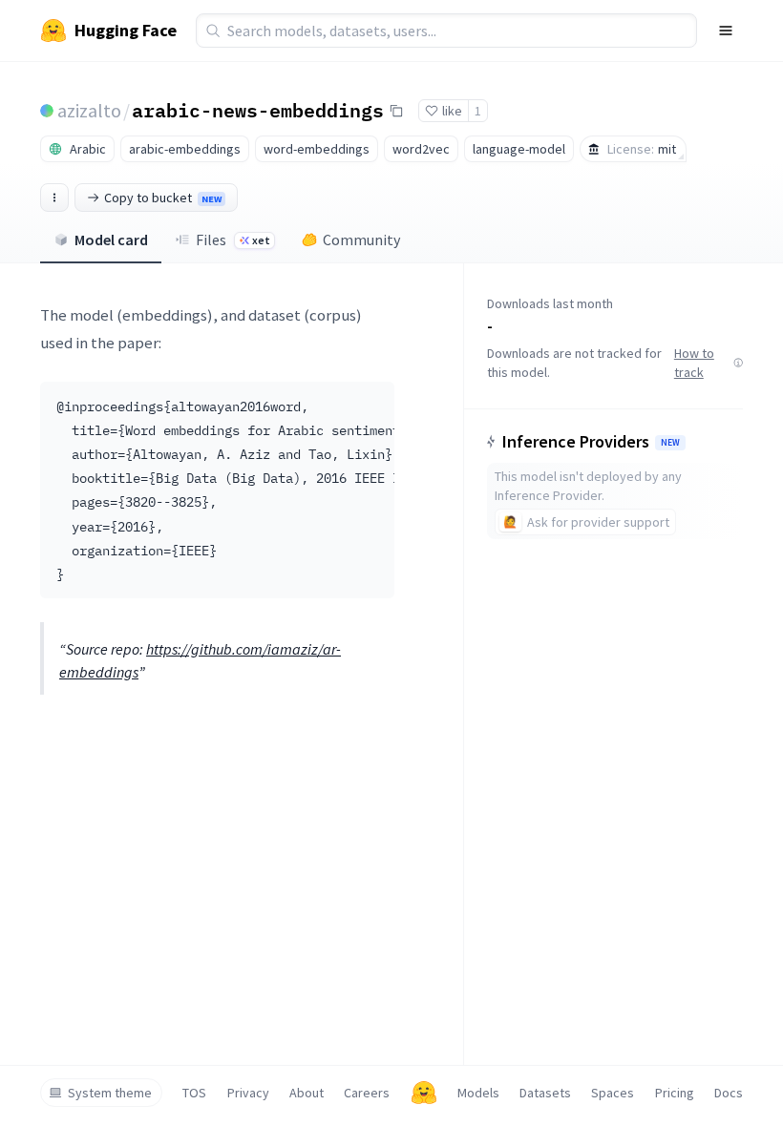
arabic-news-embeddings (258, 109)
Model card (111, 239)
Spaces (612, 1092)
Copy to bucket (163, 197)
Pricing (674, 1092)
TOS (194, 1092)
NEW (670, 442)
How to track (694, 362)
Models (478, 1092)
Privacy (248, 1092)
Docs (728, 1092)
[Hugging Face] (424, 1092)
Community (361, 239)
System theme (110, 1092)
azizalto (89, 110)
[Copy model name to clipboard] (396, 110)
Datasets (545, 1092)
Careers (367, 1092)
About (306, 1092)
